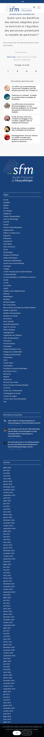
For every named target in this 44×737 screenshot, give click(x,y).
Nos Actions (7, 319)
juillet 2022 (7, 597)
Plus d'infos (26, 733)
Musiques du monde (10, 316)
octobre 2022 (8, 589)
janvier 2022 (7, 614)
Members (6, 299)
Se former (6, 388)
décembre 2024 (9, 520)
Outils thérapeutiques (11, 338)
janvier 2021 (7, 644)
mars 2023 (7, 575)
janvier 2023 (7, 581)
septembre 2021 (9, 625)
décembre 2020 (9, 647)
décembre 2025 (9, 487)
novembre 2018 (9, 708)
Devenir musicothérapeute (12, 227)
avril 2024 (6, 539)
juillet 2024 (7, 531)
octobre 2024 (8, 526)
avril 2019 (6, 700)
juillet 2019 (7, 691)
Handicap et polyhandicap (12, 260)
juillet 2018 (7, 716)
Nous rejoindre (8, 321)
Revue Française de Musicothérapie (15, 385)
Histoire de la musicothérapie (13, 263)
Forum (5, 249)
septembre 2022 (9, 592)
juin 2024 (6, 534)
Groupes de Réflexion (11, 255)
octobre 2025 (8, 492)
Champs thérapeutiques (11, 216)
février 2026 (7, 481)
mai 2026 (6, 473)
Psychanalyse (8, 366)
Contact (6, 225)
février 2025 (7, 514)
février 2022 (7, 611)
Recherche (7, 374)
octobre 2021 (8, 622)
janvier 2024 (7, 548)
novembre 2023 (9, 553)
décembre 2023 (9, 550)
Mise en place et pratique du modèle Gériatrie (19, 307)
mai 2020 (6, 667)
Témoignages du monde (11, 393)
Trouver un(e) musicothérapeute (14, 399)
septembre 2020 (9, 656)
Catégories (7, 213)
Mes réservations (9, 305)
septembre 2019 (9, 689)
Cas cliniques (7, 211)
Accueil (5, 200)
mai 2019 (6, 697)
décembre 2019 (9, 680)
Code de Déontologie (10, 219)
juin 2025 (6, 503)
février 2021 (7, 642)
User (5, 402)
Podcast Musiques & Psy (12, 349)
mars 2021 (7, 639)
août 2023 (7, 562)
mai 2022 (6, 603)
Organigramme (8, 332)
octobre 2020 (8, 653)
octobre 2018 (8, 711)
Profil (22, 1)
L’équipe (6, 269)
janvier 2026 (7, 484)
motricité (17, 60)
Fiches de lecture (9, 247)
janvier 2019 (7, 705)
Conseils (6, 222)
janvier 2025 (7, 517)
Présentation (7, 357)
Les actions (7, 285)
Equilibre (33, 57)
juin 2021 (6, 631)
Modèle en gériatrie (10, 310)
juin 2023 (6, 567)
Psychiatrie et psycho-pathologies (15, 368)
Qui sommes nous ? (10, 371)
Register (6, 377)
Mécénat (6, 294)
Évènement (7, 238)
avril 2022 (6, 606)
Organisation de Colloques (12, 335)
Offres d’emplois (9, 330)
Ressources (7, 379)
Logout (5, 288)
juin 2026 (6, 470)
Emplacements (8, 230)
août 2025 (7, 498)
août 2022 (7, 595)
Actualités (6, 202)
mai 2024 (6, 537)
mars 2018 (7, 719)
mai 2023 (6, 570)
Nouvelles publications (11, 324)
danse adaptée (22, 57)
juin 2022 (6, 600)
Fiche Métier (7, 244)
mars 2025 (7, 512)
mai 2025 (6, 506)
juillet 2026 (7, 467)
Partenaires (7, 341)
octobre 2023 (8, 556)
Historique (7, 266)
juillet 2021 (7, 628)
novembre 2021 (9, 620)
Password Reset (9, 343)
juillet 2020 (7, 661)
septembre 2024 (9, 528)
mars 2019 (7, 703)
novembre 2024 (9, 523)
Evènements (7, 241)
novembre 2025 (9, 490)
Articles (5, 208)
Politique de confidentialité (12, 352)
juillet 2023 (7, 564)
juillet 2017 (7, 722)
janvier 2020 (7, 678)
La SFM (5, 283)
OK (17, 733)
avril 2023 (6, 573)
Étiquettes (7, 236)
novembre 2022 (9, 586)
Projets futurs (8, 363)
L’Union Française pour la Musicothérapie (17, 272)
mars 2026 (7, 479)
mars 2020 (7, 672)
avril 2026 (6, 476)
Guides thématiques (10, 258)
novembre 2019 (9, 683)
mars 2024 (7, 542)
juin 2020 (6, 664)
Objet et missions (9, 327)
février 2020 (7, 675)
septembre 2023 (9, 559)
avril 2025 (6, 509)
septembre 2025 (9, 495)
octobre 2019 (8, 686)
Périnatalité (7, 346)
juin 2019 (6, 694)
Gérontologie (8, 252)
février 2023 (7, 578)
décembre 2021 (9, 617)
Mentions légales (9, 302)
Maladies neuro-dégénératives (22, 14)
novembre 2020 (9, 650)
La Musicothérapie (9, 274)
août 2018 (7, 714)
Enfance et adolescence (11, 233)
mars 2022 (7, 609)
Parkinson (26, 60)
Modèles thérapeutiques (12, 313)
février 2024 (7, 545)
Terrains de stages (10, 396)
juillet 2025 (7, 501)
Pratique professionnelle (12, 354)
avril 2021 (6, 636)
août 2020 (7, 658)
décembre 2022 (9, 584)
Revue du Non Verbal (10, 382)
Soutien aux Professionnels (12, 390)
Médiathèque (8, 296)
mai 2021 (6, 633)
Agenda (6, 205)
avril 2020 (6, 669)
